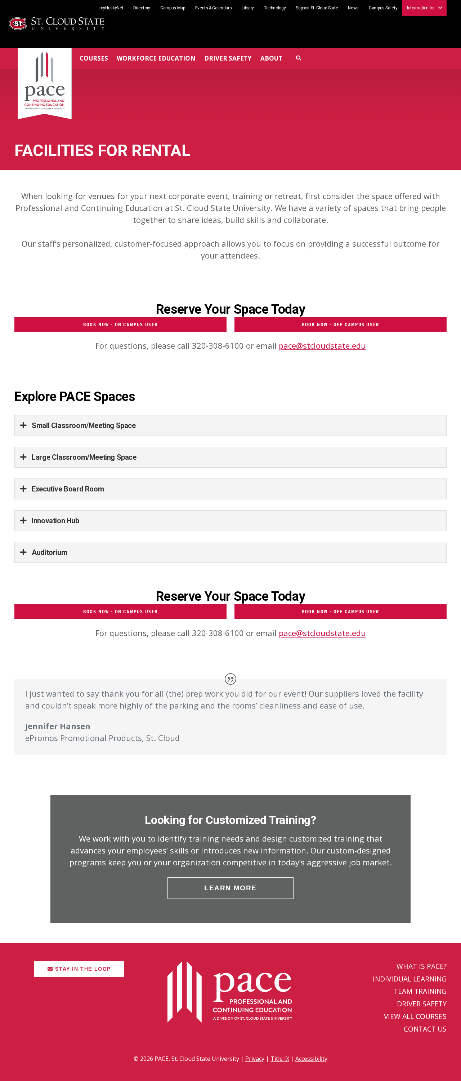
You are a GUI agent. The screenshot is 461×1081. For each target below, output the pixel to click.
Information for (421, 7)
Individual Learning (410, 979)
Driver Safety (228, 58)
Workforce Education (156, 58)
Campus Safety (383, 7)
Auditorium (48, 552)
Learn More (230, 888)
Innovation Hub (54, 520)
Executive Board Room (67, 489)
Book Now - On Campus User (120, 324)
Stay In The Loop (82, 969)
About (271, 58)
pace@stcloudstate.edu (322, 345)
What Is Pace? (422, 966)
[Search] (299, 58)
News (353, 7)
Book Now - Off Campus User (340, 324)
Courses (94, 58)
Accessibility (311, 1059)
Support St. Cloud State (317, 7)
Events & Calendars (213, 7)
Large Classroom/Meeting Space (83, 457)
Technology (275, 7)
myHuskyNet (111, 7)
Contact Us (425, 1029)
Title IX (279, 1059)
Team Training (420, 991)
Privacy (254, 1059)
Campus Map (172, 7)
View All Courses (415, 1016)
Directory (141, 7)
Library (248, 7)
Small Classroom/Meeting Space (83, 425)
